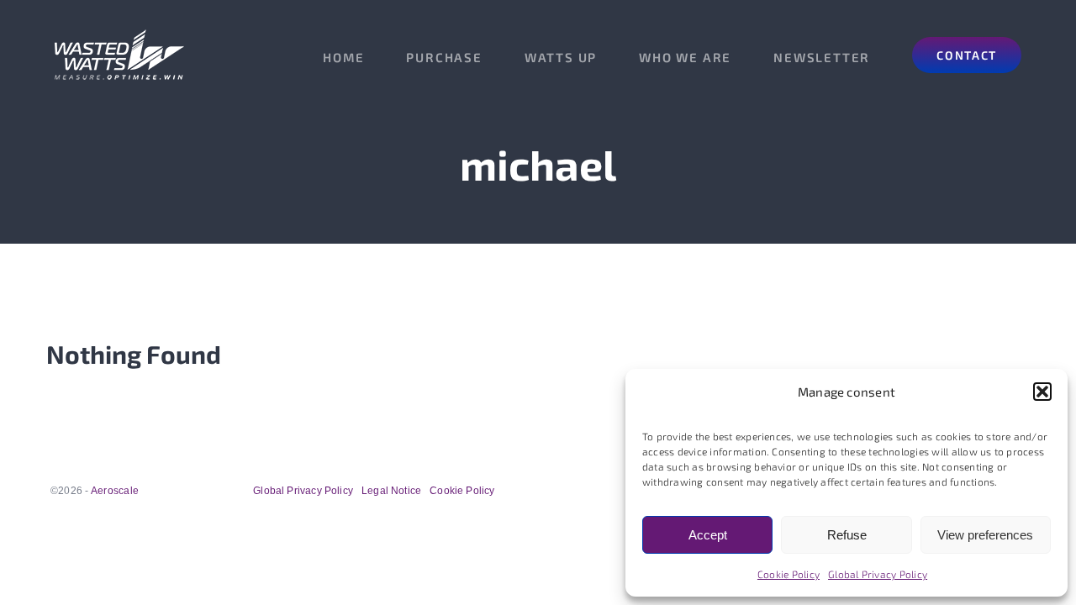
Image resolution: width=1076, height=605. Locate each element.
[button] (1042, 391)
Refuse (847, 535)
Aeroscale (115, 491)
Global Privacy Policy (877, 574)
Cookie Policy (788, 574)
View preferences (985, 535)
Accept (707, 535)
